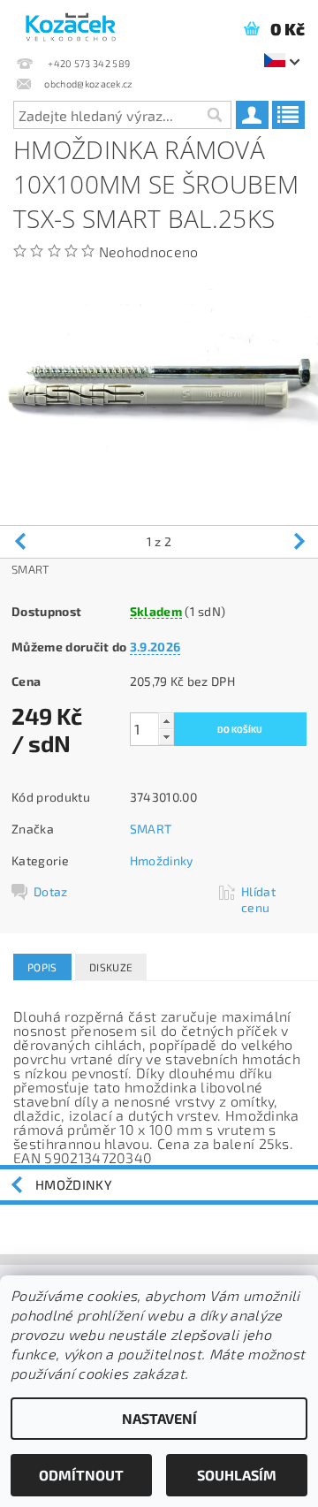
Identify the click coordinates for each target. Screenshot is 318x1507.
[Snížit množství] (166, 736)
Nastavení (159, 1418)
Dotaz (51, 891)
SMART (151, 828)
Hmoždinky (161, 860)
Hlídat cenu (258, 899)
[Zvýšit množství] (166, 720)
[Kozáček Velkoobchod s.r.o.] (70, 23)
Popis (42, 967)
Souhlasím (236, 1474)
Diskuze (110, 967)
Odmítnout (81, 1474)
